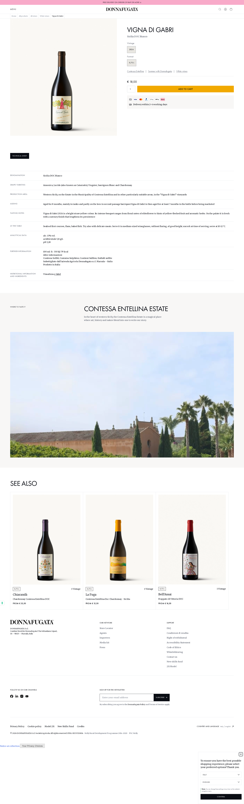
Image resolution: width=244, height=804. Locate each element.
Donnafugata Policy (136, 704)
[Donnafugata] (122, 9)
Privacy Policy (17, 726)
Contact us (172, 657)
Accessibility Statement (178, 642)
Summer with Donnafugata (160, 71)
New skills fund (174, 661)
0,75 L (16, 589)
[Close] (240, 754)
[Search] (220, 9)
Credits (80, 726)
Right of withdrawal (177, 637)
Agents (103, 633)
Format (130, 56)
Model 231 (49, 726)
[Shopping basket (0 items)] (231, 9)
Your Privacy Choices (32, 746)
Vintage (130, 43)
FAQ (169, 628)
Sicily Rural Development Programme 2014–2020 (106, 733)
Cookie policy (35, 726)
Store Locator (106, 628)
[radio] (131, 49)
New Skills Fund (66, 726)
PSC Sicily (133, 733)
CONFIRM (221, 797)
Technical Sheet (19, 156)
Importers (105, 637)
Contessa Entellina (135, 71)
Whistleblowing (175, 652)
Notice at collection (9, 746)
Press (102, 647)
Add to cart (185, 89)
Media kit (104, 642)
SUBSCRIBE (160, 697)
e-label (57, 274)
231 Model (171, 666)
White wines (181, 71)
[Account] (225, 9)
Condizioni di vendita (177, 633)
